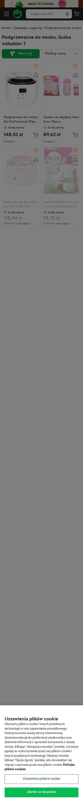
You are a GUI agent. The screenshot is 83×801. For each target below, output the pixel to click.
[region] (41, 753)
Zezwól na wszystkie (41, 792)
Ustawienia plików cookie (41, 779)
